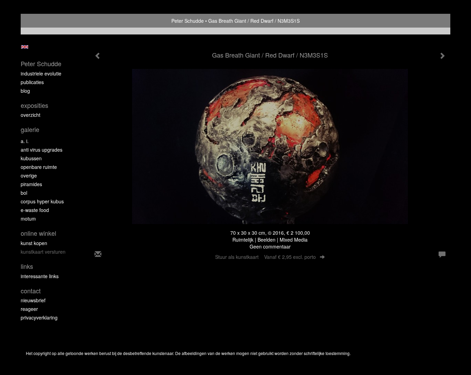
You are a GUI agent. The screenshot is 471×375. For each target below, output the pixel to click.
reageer (29, 308)
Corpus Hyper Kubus (42, 201)
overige (29, 175)
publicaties (32, 82)
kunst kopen (34, 243)
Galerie (30, 129)
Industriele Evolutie (41, 73)
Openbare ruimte (39, 166)
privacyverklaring (39, 317)
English (25, 47)
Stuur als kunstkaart (265, 256)
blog (25, 90)
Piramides (31, 184)
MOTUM (28, 218)
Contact (31, 290)
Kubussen (31, 158)
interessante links (40, 276)
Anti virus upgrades (41, 149)
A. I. (25, 141)
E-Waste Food (35, 209)
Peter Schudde (187, 20)
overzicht (30, 114)
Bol (24, 192)
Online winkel (38, 233)
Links (27, 266)
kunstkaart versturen (43, 251)
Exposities (34, 105)
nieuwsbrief (33, 300)
